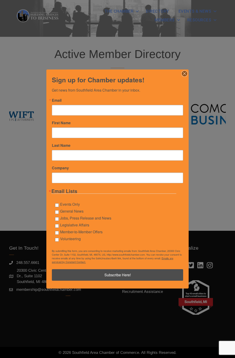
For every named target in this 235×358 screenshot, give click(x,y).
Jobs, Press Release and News (85, 218)
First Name (61, 123)
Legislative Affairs (74, 225)
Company (60, 168)
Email (57, 100)
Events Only (70, 204)
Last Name (61, 145)
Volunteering (70, 238)
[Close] (184, 73)
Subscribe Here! (117, 274)
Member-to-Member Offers (81, 231)
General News (72, 211)
